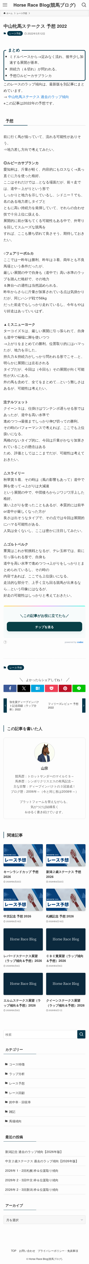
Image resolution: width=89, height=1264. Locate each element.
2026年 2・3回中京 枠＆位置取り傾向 (31, 1180)
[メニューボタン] (5, 5)
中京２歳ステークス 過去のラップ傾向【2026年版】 (42, 1161)
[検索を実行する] (81, 1034)
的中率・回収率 (20, 1102)
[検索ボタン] (84, 5)
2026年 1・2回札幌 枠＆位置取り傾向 (31, 1170)
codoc (80, 642)
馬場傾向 (15, 1121)
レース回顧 (17, 1092)
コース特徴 (17, 1064)
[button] (10, 688)
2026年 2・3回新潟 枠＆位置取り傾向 (31, 1189)
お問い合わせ (27, 1251)
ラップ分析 (17, 1073)
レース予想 (15, 33)
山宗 (44, 768)
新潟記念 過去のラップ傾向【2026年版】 (34, 1151)
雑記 (12, 1111)
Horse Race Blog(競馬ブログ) (44, 5)
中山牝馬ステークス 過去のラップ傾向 (38, 96)
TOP (13, 1251)
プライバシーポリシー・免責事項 (58, 1251)
